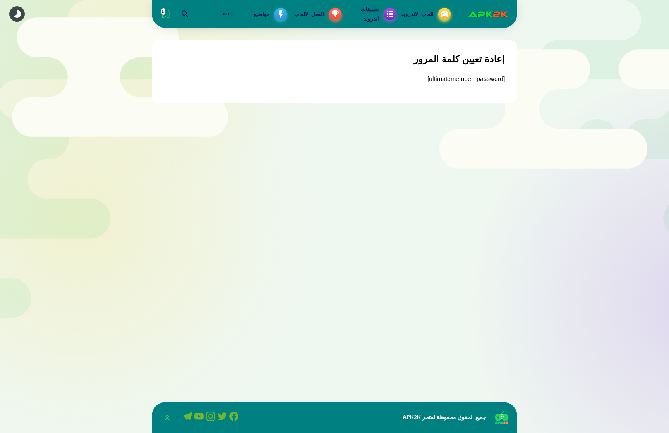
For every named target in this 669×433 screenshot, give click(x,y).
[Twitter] (223, 417)
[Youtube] (200, 417)
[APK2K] (488, 14)
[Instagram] (212, 417)
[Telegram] (188, 417)
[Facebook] (235, 417)
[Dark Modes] (17, 14)
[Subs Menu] (226, 14)
